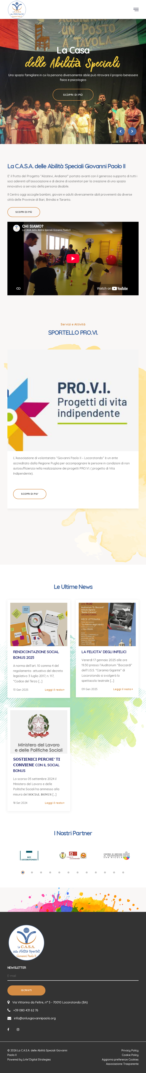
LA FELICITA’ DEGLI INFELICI (104, 651)
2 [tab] (32, 872)
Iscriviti (26, 990)
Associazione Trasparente (122, 1064)
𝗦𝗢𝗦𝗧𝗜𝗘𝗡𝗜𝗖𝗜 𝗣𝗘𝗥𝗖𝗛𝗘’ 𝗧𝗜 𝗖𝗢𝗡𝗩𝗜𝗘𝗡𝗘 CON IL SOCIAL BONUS (36, 765)
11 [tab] (114, 872)
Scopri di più (73, 94)
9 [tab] (96, 872)
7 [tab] (78, 872)
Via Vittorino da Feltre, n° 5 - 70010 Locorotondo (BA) (50, 1002)
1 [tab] (23, 872)
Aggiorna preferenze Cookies (120, 1059)
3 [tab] (41, 872)
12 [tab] (123, 872)
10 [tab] (105, 872)
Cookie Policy (130, 1055)
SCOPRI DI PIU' (29, 493)
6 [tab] (68, 872)
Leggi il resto (54, 689)
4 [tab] (50, 872)
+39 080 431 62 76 (25, 1010)
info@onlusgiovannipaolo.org (35, 1018)
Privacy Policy (130, 1050)
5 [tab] (59, 872)
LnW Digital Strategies (37, 1059)
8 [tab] (87, 872)
